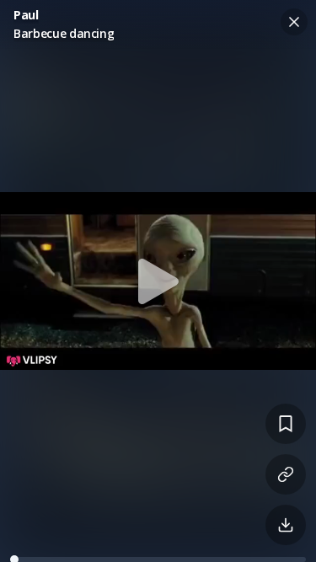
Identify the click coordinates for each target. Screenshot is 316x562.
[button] (158, 281)
